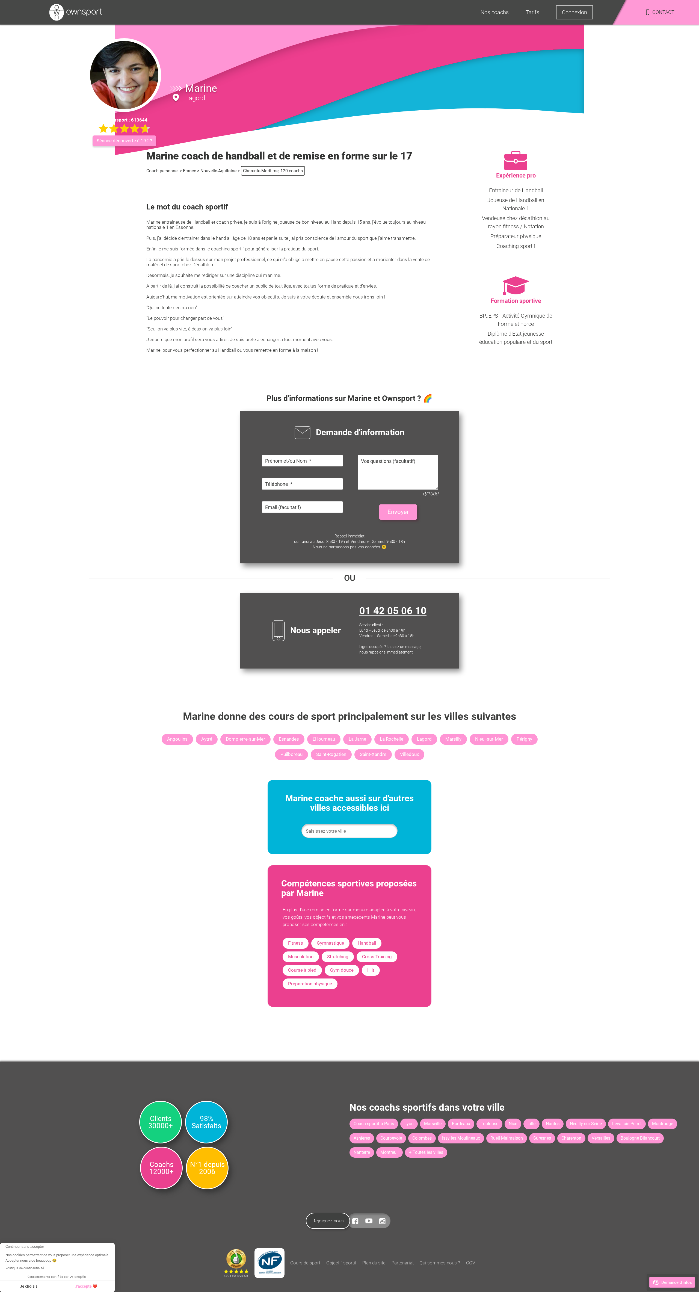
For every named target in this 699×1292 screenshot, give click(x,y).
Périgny (524, 739)
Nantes (552, 1123)
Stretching (337, 956)
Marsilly (453, 739)
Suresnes (542, 1138)
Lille (531, 1123)
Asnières (362, 1138)
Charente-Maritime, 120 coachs (273, 170)
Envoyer (398, 511)
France (189, 170)
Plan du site (374, 1263)
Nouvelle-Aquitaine (218, 170)
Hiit (370, 970)
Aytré (206, 739)
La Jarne (357, 739)
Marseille (433, 1123)
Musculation (300, 956)
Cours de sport (305, 1263)
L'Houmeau (324, 739)
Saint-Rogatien (331, 754)
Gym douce (342, 970)
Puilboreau (291, 754)
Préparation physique (310, 983)
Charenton (571, 1138)
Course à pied (302, 970)
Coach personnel (162, 170)
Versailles (601, 1138)
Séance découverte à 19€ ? (124, 140)
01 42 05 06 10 (392, 611)
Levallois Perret (627, 1123)
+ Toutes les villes (426, 1152)
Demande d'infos (676, 1282)
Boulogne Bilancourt (640, 1138)
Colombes (422, 1138)
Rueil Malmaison (506, 1138)
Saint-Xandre (373, 754)
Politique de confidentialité (24, 1268)
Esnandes (289, 739)
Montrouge (662, 1123)
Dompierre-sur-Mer (245, 739)
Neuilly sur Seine (586, 1123)
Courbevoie (391, 1138)
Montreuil (389, 1152)
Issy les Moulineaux (461, 1138)
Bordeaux (461, 1123)
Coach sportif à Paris (374, 1123)
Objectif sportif (341, 1263)
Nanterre (362, 1152)
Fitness (295, 943)
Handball (367, 943)
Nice (513, 1123)
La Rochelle (391, 739)
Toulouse (489, 1123)
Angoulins (177, 739)
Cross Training (377, 956)
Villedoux (409, 754)
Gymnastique (330, 943)
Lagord (424, 739)
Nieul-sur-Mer (489, 739)
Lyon (409, 1123)
